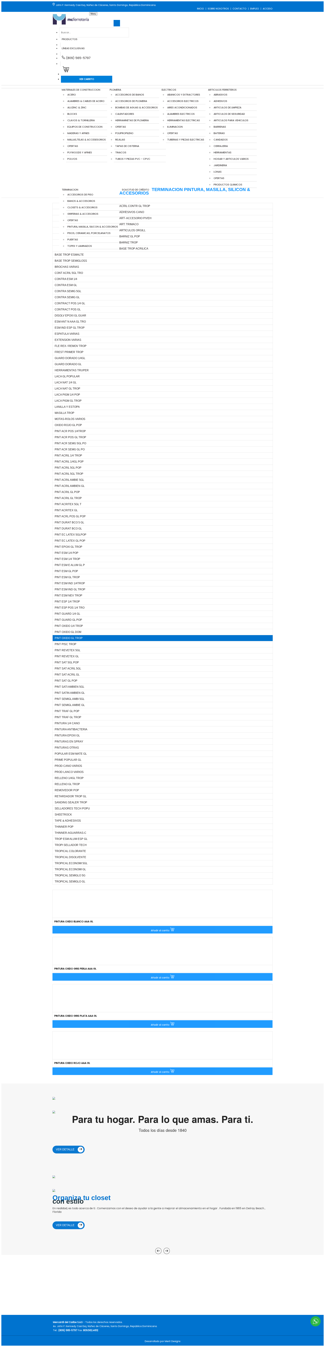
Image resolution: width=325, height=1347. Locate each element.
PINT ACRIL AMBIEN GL (70, 486)
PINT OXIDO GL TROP (69, 638)
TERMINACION (70, 189)
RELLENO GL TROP (67, 784)
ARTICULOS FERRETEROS (222, 89)
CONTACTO (239, 8)
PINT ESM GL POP (66, 571)
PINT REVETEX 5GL (67, 650)
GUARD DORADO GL (68, 364)
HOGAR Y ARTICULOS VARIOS (231, 159)
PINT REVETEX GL (67, 656)
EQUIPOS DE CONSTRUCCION (84, 126)
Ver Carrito (86, 79)
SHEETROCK (63, 814)
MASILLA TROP (64, 412)
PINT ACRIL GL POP (67, 492)
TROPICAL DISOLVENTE (70, 857)
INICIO (200, 8)
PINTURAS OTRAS (67, 747)
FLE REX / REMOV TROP (70, 346)
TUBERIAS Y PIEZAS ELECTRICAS (185, 139)
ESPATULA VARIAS (67, 333)
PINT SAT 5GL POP (67, 662)
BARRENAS (220, 126)
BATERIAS (219, 133)
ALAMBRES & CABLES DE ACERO (85, 101)
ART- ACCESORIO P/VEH (135, 218)
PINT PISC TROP (65, 644)
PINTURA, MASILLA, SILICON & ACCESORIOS (92, 226)
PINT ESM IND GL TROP (70, 589)
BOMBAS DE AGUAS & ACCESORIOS (136, 107)
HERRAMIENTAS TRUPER (72, 370)
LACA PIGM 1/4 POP (67, 394)
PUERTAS (72, 239)
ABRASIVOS (220, 94)
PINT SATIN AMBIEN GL (70, 692)
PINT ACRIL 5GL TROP (69, 473)
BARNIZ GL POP (129, 236)
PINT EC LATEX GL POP (70, 540)
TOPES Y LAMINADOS (79, 246)
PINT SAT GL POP (66, 680)
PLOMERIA (115, 89)
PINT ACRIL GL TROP (68, 498)
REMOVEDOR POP (67, 790)
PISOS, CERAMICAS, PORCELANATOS (89, 233)
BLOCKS (72, 114)
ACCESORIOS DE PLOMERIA (131, 101)
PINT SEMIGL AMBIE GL (70, 705)
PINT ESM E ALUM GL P (70, 565)
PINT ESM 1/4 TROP (67, 559)
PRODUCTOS (69, 39)
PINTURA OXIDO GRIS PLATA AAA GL (75, 1016)
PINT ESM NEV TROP (68, 595)
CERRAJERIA (221, 146)
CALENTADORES (124, 114)
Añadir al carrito (160, 930)
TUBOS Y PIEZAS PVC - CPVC (132, 159)
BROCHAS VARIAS (67, 266)
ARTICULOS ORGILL (132, 230)
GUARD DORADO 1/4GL (70, 358)
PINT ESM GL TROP (67, 577)
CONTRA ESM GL (66, 285)
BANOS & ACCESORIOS (81, 201)
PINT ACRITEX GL (66, 510)
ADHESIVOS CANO (131, 212)
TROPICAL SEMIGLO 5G (70, 875)
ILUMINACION (175, 126)
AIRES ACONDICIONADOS (182, 107)
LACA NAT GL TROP (67, 388)
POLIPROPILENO (124, 133)
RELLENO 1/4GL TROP (69, 778)
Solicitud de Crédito (135, 189)
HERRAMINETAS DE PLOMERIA (132, 120)
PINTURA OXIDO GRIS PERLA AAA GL (75, 968)
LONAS (218, 171)
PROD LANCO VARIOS (69, 772)
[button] (65, 70)
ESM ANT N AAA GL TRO (70, 321)
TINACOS (120, 152)
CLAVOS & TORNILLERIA (81, 120)
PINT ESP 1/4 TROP (67, 601)
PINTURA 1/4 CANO (67, 723)
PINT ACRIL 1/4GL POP (69, 461)
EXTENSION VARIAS (68, 339)
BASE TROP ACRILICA (133, 248)
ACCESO (268, 8)
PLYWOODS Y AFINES (79, 152)
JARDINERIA (220, 165)
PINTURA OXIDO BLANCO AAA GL (73, 921)
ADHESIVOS (220, 101)
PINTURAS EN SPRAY (69, 741)
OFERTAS (72, 146)
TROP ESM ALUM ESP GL (71, 838)
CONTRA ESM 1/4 (66, 279)
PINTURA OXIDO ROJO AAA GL (72, 1063)
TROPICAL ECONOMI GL (70, 869)
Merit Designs (172, 1341)
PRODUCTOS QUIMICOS (228, 184)
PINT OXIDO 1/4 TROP (69, 625)
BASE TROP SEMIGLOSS (71, 260)
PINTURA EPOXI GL (67, 735)
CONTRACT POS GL (68, 309)
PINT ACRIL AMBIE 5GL (69, 479)
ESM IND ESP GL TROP (70, 327)
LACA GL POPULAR (67, 376)
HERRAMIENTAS (222, 152)
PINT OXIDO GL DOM (68, 632)
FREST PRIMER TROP (69, 352)
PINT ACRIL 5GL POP (68, 467)
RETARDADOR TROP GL (70, 796)
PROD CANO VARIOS (68, 765)
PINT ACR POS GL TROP (70, 437)
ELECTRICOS (169, 89)
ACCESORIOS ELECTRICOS (183, 101)
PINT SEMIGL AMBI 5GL (69, 699)
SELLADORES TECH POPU (72, 808)
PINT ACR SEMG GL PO (70, 449)
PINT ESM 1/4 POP (66, 552)
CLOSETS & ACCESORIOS (82, 207)
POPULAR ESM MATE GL (71, 753)
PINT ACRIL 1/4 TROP (68, 455)
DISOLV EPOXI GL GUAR (70, 315)
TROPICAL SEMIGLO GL (70, 881)
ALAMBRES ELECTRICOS (181, 114)
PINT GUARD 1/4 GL (67, 613)
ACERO (71, 94)
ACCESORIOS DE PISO (80, 194)
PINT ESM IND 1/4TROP (70, 583)
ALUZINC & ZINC (76, 107)
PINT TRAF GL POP (67, 711)
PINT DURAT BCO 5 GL (69, 522)
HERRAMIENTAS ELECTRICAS (183, 120)
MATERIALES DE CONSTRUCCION (81, 89)
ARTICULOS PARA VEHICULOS (231, 120)
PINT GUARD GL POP (68, 619)
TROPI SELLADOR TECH (71, 845)
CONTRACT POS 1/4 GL (70, 303)
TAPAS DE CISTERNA (127, 146)
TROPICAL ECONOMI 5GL (71, 863)
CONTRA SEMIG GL (67, 297)
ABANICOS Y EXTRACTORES (183, 94)
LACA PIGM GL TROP (68, 400)
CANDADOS (221, 139)
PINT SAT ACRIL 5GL (68, 668)
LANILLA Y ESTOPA (67, 406)
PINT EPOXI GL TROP (68, 546)
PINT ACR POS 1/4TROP (70, 431)
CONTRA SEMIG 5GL (68, 291)
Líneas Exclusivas (73, 48)
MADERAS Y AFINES (78, 133)
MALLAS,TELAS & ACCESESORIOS (86, 139)
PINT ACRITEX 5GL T (68, 504)
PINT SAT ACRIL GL (67, 674)
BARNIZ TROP (128, 242)
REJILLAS (120, 139)
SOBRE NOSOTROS (218, 8)
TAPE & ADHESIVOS (68, 820)
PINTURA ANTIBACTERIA (71, 729)
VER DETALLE (65, 1149)
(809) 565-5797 (78, 58)
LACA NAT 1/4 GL (66, 382)
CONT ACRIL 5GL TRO (69, 272)
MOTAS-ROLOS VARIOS (70, 419)
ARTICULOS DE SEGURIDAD (229, 114)
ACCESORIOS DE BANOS (129, 94)
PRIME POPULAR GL (68, 759)
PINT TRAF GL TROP (68, 717)
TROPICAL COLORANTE (70, 851)
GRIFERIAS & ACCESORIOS (82, 214)
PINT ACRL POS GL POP (70, 516)
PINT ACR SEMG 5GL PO (70, 443)
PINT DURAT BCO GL (68, 528)
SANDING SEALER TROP (71, 802)
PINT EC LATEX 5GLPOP (70, 534)
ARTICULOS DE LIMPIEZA (227, 107)
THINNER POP (64, 826)
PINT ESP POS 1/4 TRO (69, 607)
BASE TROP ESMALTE (69, 254)
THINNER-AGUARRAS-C (70, 832)
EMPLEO (254, 8)
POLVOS (72, 159)
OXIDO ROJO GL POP (68, 425)
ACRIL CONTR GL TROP (134, 206)
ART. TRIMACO (128, 224)
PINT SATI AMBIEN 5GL (69, 686)
